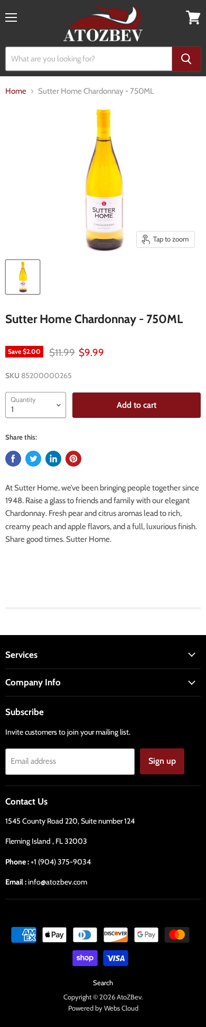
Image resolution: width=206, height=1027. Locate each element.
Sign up (162, 761)
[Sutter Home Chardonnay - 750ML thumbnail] (23, 277)
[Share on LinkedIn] (53, 459)
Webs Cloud (121, 1008)
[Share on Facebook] (13, 459)
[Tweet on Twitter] (33, 459)
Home (15, 91)
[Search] (186, 59)
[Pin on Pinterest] (73, 459)
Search (103, 982)
